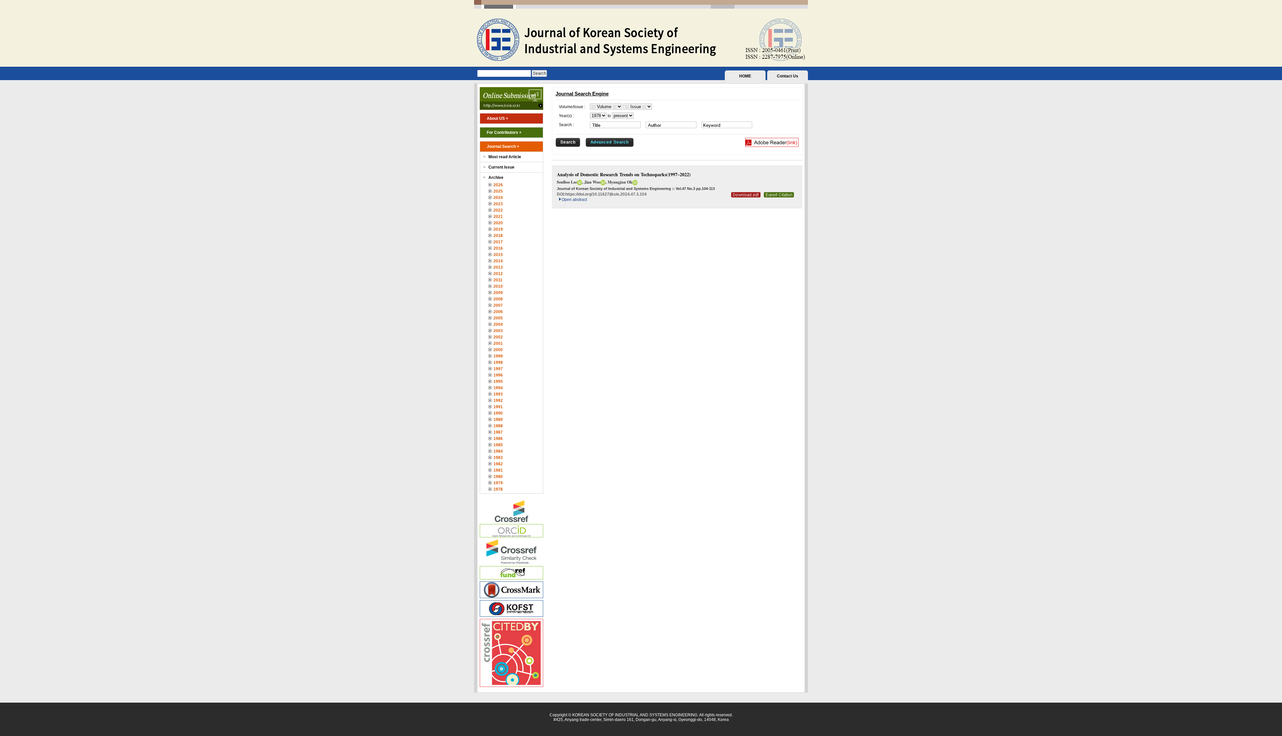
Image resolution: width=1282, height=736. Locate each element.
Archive (495, 177)
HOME (745, 76)
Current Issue (501, 167)
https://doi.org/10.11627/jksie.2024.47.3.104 (606, 194)
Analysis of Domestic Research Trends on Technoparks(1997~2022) (624, 174)
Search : (566, 124)
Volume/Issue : (572, 106)
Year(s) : (566, 115)
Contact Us (787, 76)
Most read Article (504, 157)
